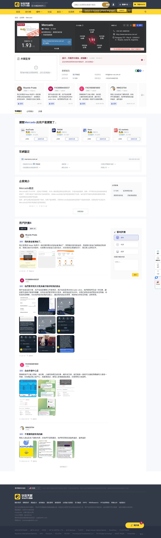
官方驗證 (78, 502)
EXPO (85, 502)
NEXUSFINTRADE (21, 530)
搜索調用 (58, 502)
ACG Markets (70, 530)
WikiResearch (93, 502)
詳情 (27, 139)
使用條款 (42, 502)
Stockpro (49, 534)
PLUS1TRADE (124, 530)
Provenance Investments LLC (83, 534)
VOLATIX (58, 534)
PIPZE (44, 530)
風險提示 (34, 502)
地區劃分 (122, 502)
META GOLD (34, 530)
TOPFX (80, 530)
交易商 (22, 17)
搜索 (108, 4)
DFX (41, 534)
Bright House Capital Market (96, 530)
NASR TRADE (119, 534)
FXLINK (67, 534)
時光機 (56, 48)
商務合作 (114, 502)
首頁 (16, 17)
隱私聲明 (50, 502)
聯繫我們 (26, 502)
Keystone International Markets (26, 534)
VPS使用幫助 (104, 502)
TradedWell (131, 534)
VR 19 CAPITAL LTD (56, 530)
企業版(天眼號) (68, 502)
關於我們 (18, 502)
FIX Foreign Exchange (104, 534)
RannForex (113, 530)
